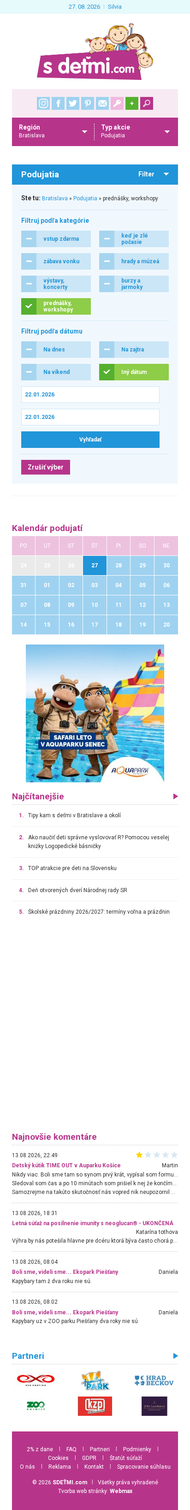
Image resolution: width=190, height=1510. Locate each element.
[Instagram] (43, 103)
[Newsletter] (102, 103)
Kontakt (94, 1467)
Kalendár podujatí (47, 528)
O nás (27, 1467)
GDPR (89, 1458)
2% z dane (40, 1449)
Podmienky (137, 1449)
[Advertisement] (95, 1028)
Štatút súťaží (126, 1458)
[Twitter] (72, 103)
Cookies (58, 1458)
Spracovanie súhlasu (144, 1467)
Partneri (100, 1449)
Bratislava (55, 198)
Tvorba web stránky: (95, 1491)
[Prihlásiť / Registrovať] (117, 103)
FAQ (71, 1449)
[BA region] (95, 713)
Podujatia (85, 198)
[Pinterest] (87, 103)
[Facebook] (58, 103)
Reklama (59, 1467)
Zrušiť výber (46, 467)
